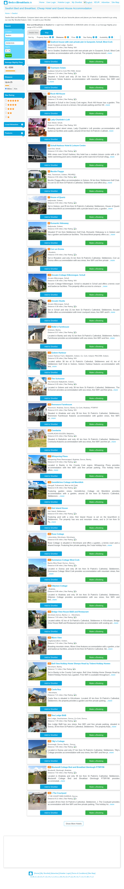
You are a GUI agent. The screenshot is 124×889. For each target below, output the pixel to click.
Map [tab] (46, 33)
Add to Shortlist (51, 62)
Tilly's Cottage (58, 741)
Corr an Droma (57, 249)
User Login (51, 2)
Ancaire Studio (58, 301)
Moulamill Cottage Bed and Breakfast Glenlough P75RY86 (77, 767)
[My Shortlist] (45, 873)
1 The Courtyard (58, 793)
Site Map (115, 2)
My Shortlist (77, 2)
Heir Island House (59, 508)
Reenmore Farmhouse (61, 405)
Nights (7, 47)
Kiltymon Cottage (59, 586)
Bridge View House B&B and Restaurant (70, 612)
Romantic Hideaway (59, 223)
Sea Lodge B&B (58, 715)
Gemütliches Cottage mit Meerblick (67, 482)
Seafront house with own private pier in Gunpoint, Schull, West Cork (81, 42)
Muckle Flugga (57, 171)
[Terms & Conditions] (79, 873)
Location (8, 32)
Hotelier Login (64, 2)
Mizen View (56, 638)
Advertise (105, 2)
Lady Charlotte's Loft (60, 120)
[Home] (37, 873)
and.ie (20, 2)
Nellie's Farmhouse (60, 327)
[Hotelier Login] (65, 873)
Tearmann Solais (58, 68)
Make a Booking (96, 62)
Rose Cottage (57, 534)
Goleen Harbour (58, 353)
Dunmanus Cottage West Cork (65, 560)
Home (41, 2)
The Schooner (58, 379)
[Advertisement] (62, 852)
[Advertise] (55, 873)
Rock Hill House (57, 94)
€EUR (97, 2)
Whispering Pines (59, 456)
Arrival (7, 39)
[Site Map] (91, 873)
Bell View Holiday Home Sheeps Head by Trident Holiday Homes (80, 664)
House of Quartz (57, 197)
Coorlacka (56, 430)
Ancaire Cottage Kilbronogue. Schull (68, 275)
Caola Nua (56, 689)
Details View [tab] (33, 33)
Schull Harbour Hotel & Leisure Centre (68, 146)
